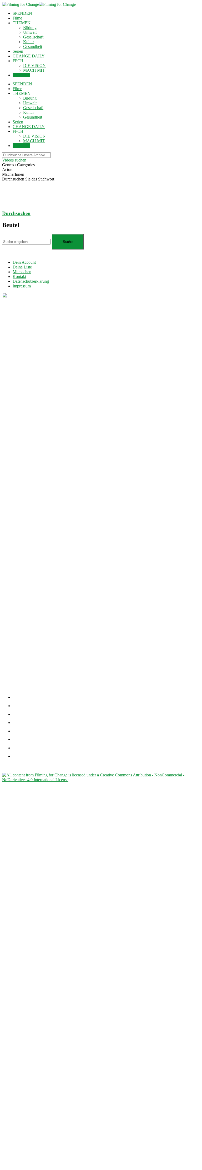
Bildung (30, 27)
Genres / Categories (18, 165)
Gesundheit (32, 46)
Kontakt (19, 276)
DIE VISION (34, 65)
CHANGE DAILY (29, 56)
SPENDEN (22, 13)
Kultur (28, 42)
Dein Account (24, 262)
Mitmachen (22, 272)
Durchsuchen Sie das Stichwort (28, 179)
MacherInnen (13, 174)
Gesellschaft (33, 37)
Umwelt (30, 32)
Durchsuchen (16, 213)
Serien (18, 51)
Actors (7, 169)
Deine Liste (22, 267)
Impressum (22, 286)
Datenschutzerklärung (31, 281)
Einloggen (21, 75)
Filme (17, 18)
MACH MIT (34, 70)
